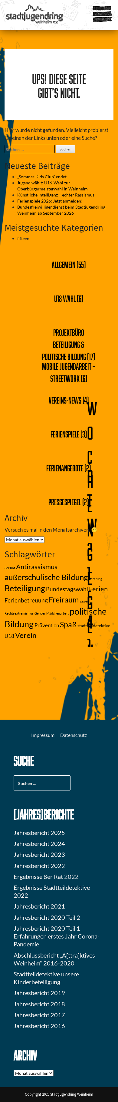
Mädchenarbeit (57, 613)
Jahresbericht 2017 (39, 1014)
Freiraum (64, 599)
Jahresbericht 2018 (39, 1004)
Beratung (95, 579)
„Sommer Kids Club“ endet (42, 176)
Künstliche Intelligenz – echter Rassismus (55, 194)
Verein (25, 635)
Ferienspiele (65, 434)
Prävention (46, 625)
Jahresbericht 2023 (39, 854)
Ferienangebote (64, 468)
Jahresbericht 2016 (39, 1025)
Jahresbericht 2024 (39, 843)
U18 (9, 636)
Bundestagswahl (67, 589)
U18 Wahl (65, 298)
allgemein (63, 264)
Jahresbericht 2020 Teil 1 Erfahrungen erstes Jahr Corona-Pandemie (57, 936)
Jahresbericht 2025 (39, 832)
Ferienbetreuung (26, 600)
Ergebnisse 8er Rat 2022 (46, 876)
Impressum (42, 735)
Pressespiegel (64, 502)
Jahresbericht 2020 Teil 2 (47, 917)
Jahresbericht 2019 (39, 992)
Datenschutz (73, 735)
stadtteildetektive (93, 625)
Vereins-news (65, 400)
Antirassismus (36, 567)
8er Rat (10, 568)
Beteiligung (25, 588)
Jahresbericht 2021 (39, 906)
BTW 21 (92, 525)
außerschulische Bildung (46, 577)
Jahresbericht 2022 (39, 865)
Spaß (68, 624)
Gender (39, 613)
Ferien (98, 589)
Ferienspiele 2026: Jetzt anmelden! (50, 200)
